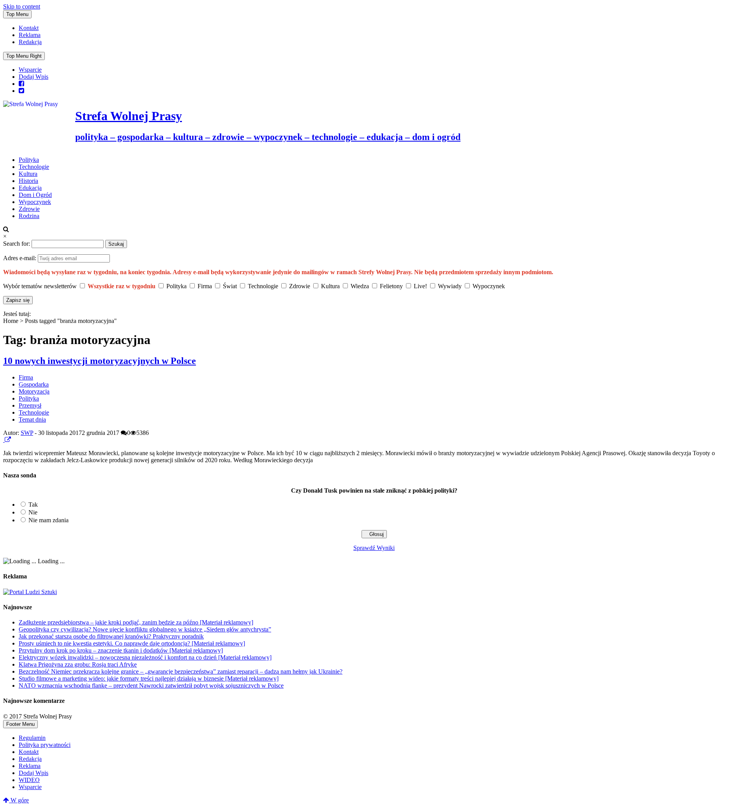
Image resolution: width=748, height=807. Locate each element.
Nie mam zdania (48, 520)
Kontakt (29, 28)
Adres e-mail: (20, 258)
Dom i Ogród (35, 195)
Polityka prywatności (45, 744)
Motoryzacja (34, 391)
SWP (27, 432)
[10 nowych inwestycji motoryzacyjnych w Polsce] (4, 439)
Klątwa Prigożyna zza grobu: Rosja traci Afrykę (78, 664)
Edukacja (30, 187)
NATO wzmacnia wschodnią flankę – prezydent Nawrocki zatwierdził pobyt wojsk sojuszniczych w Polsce (151, 685)
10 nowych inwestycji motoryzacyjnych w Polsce (99, 361)
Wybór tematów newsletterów (40, 286)
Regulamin (32, 737)
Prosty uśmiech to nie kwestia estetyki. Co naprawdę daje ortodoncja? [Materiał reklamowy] (132, 643)
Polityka (29, 159)
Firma (26, 377)
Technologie (34, 166)
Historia (28, 180)
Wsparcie (30, 69)
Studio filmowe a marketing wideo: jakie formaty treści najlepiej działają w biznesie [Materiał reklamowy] (149, 678)
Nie (32, 512)
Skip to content (21, 6)
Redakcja (30, 42)
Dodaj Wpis (33, 76)
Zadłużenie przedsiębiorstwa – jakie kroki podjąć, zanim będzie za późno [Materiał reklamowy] (136, 622)
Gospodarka (34, 384)
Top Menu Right (24, 56)
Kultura (28, 173)
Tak (33, 504)
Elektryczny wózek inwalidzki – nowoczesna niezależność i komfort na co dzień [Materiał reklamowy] (145, 657)
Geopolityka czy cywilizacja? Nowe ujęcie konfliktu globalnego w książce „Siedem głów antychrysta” (145, 629)
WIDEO (29, 780)
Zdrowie (29, 209)
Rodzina (29, 216)
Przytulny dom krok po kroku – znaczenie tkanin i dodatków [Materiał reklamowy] (121, 650)
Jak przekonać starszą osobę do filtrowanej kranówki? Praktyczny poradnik (111, 636)
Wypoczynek (35, 202)
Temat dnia (32, 419)
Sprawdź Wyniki (374, 548)
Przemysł (30, 405)
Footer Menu (20, 724)
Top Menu (17, 14)
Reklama (30, 35)
